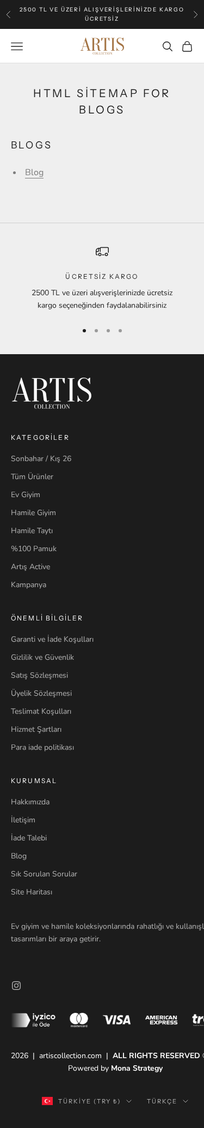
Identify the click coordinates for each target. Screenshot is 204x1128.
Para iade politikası (42, 747)
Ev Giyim (25, 495)
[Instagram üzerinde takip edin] (16, 985)
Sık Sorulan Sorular (44, 874)
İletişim (23, 820)
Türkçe (162, 1101)
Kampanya (28, 585)
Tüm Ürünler (32, 477)
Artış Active (30, 567)
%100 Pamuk (34, 549)
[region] (102, 278)
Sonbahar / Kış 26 (41, 458)
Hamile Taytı (32, 531)
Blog (34, 172)
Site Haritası (31, 892)
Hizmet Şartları (36, 729)
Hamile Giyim (33, 513)
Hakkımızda (30, 802)
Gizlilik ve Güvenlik (42, 657)
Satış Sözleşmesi (39, 675)
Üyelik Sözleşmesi (41, 693)
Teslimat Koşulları (41, 711)
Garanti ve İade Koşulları (52, 639)
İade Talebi (29, 838)
